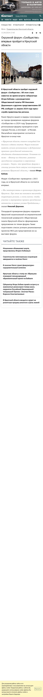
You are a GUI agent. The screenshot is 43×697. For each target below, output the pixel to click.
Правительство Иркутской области (20, 29)
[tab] (8, 19)
